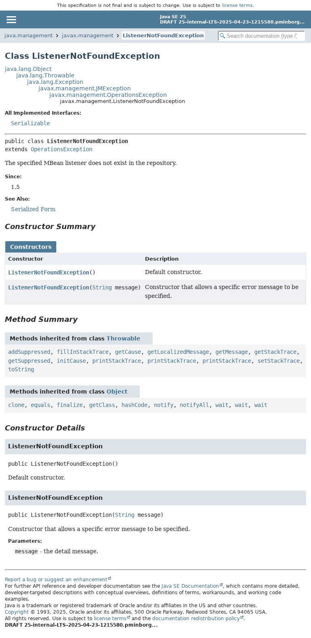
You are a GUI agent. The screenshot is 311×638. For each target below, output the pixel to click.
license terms (237, 5)
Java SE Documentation (190, 586)
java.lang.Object (28, 69)
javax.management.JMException (84, 88)
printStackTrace (116, 361)
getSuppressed (29, 361)
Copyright (17, 612)
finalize (70, 405)
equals (40, 405)
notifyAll (194, 405)
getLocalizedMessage (178, 352)
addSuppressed (29, 352)
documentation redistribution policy (196, 618)
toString (21, 369)
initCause (71, 361)
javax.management (87, 35)
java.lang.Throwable (45, 75)
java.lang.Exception (55, 82)
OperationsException (61, 149)
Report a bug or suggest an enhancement (56, 579)
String (102, 287)
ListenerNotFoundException (163, 35)
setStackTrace (279, 361)
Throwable (124, 338)
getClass (102, 405)
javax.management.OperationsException (108, 95)
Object (117, 391)
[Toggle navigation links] (11, 19)
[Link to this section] (101, 226)
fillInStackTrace (83, 352)
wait (221, 405)
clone (16, 405)
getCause (128, 352)
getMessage (231, 352)
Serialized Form (33, 209)
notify (163, 405)
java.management (28, 35)
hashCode (134, 405)
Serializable (30, 123)
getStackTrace (275, 352)
